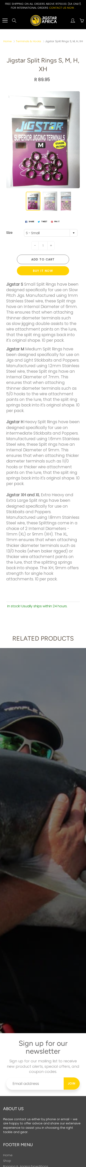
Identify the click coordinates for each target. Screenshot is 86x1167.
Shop (7, 1161)
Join (72, 1083)
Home (7, 41)
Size (9, 232)
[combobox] (50, 233)
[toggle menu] (5, 20)
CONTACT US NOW (61, 8)
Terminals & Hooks (28, 41)
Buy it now (43, 271)
